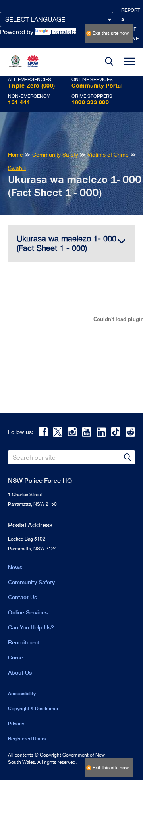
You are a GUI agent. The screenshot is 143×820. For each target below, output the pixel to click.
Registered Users (27, 739)
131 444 (19, 102)
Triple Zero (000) (31, 85)
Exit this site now (111, 33)
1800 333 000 (90, 102)
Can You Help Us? (31, 627)
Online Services (28, 612)
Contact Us (22, 597)
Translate (63, 31)
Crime (15, 657)
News (15, 567)
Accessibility (22, 693)
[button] (109, 62)
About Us (20, 672)
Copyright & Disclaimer (33, 708)
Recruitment (24, 642)
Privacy (16, 723)
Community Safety (31, 582)
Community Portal (97, 85)
